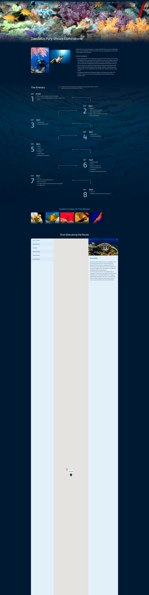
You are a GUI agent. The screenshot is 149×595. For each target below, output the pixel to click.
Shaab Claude (36, 251)
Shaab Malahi (36, 255)
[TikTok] (147, 22)
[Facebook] (147, 20)
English (115, 2)
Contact (108, 2)
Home (67, 2)
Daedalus (35, 248)
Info (103, 2)
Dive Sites (91, 2)
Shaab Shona (36, 244)
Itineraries (72, 2)
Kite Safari (84, 2)
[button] (71, 475)
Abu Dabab (36, 240)
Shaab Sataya (36, 259)
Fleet (78, 2)
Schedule (98, 2)
